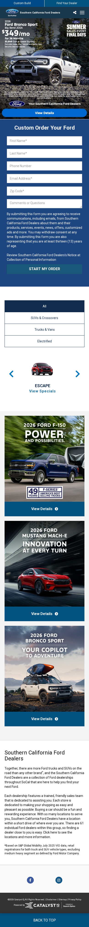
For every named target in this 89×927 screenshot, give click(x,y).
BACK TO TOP (44, 920)
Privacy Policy (74, 899)
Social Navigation (75, 12)
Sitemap (62, 899)
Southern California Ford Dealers (40, 12)
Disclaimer (51, 899)
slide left (6, 68)
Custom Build (22, 3)
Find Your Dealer (67, 3)
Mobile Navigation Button (82, 12)
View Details (41, 509)
